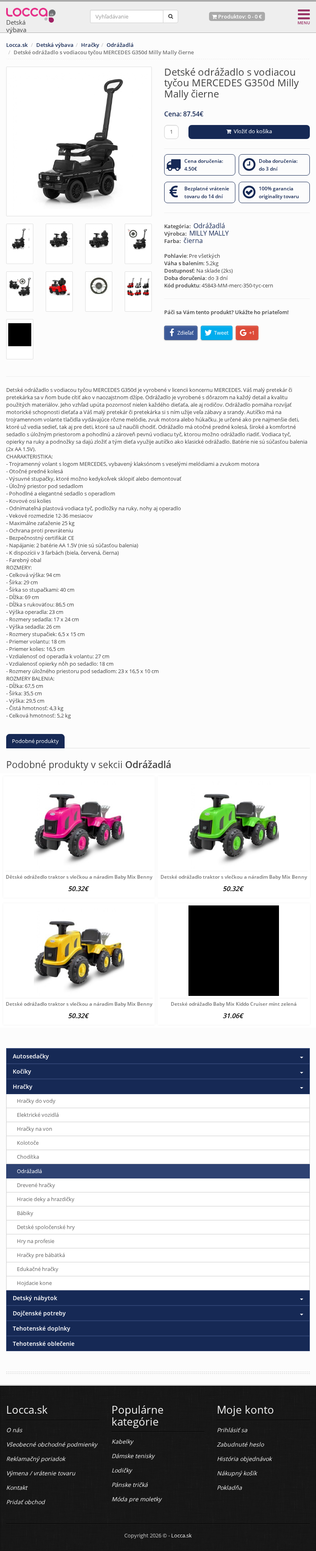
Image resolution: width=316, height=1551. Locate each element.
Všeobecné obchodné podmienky (51, 1444)
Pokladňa (229, 1487)
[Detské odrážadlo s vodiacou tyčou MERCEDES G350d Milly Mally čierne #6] (59, 291)
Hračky (90, 45)
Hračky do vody (36, 1100)
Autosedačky (31, 1056)
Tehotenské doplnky (41, 1328)
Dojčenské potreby (39, 1313)
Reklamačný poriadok (35, 1459)
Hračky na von (34, 1128)
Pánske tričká (130, 1484)
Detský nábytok (35, 1298)
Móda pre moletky (136, 1499)
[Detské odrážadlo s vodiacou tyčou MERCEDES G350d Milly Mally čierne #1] (19, 244)
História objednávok (244, 1459)
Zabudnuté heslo (240, 1444)
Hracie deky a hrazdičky (45, 1199)
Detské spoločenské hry (46, 1227)
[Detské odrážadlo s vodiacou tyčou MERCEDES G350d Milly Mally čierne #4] (138, 244)
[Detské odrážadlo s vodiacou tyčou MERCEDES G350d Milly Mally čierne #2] (59, 244)
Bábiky (25, 1213)
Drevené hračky (36, 1185)
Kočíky (22, 1071)
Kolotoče (28, 1142)
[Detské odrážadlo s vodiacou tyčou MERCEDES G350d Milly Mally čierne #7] (98, 291)
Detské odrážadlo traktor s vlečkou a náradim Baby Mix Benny (233, 876)
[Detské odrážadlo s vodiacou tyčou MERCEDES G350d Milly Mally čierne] (79, 141)
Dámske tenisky (133, 1456)
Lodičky (122, 1470)
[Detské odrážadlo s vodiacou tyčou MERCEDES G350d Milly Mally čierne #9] (19, 339)
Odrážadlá (120, 45)
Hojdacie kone (34, 1283)
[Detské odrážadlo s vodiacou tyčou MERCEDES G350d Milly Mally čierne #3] (98, 244)
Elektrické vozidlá (38, 1114)
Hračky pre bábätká (41, 1255)
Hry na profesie (35, 1241)
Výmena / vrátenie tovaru (40, 1473)
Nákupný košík (237, 1473)
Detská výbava (55, 45)
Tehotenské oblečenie (43, 1343)
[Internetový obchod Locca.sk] (31, 13)
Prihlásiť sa (232, 1430)
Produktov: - (239, 16)
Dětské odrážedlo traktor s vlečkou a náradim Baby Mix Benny (79, 876)
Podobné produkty (35, 741)
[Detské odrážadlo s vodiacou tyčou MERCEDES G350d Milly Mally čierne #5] (19, 291)
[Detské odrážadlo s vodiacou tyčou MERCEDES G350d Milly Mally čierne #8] (138, 291)
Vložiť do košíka (251, 131)
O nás (14, 1430)
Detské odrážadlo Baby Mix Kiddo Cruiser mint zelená (234, 1003)
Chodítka (28, 1156)
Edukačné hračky (37, 1269)
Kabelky (122, 1441)
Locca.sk (17, 45)
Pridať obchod (25, 1502)
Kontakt (16, 1487)
